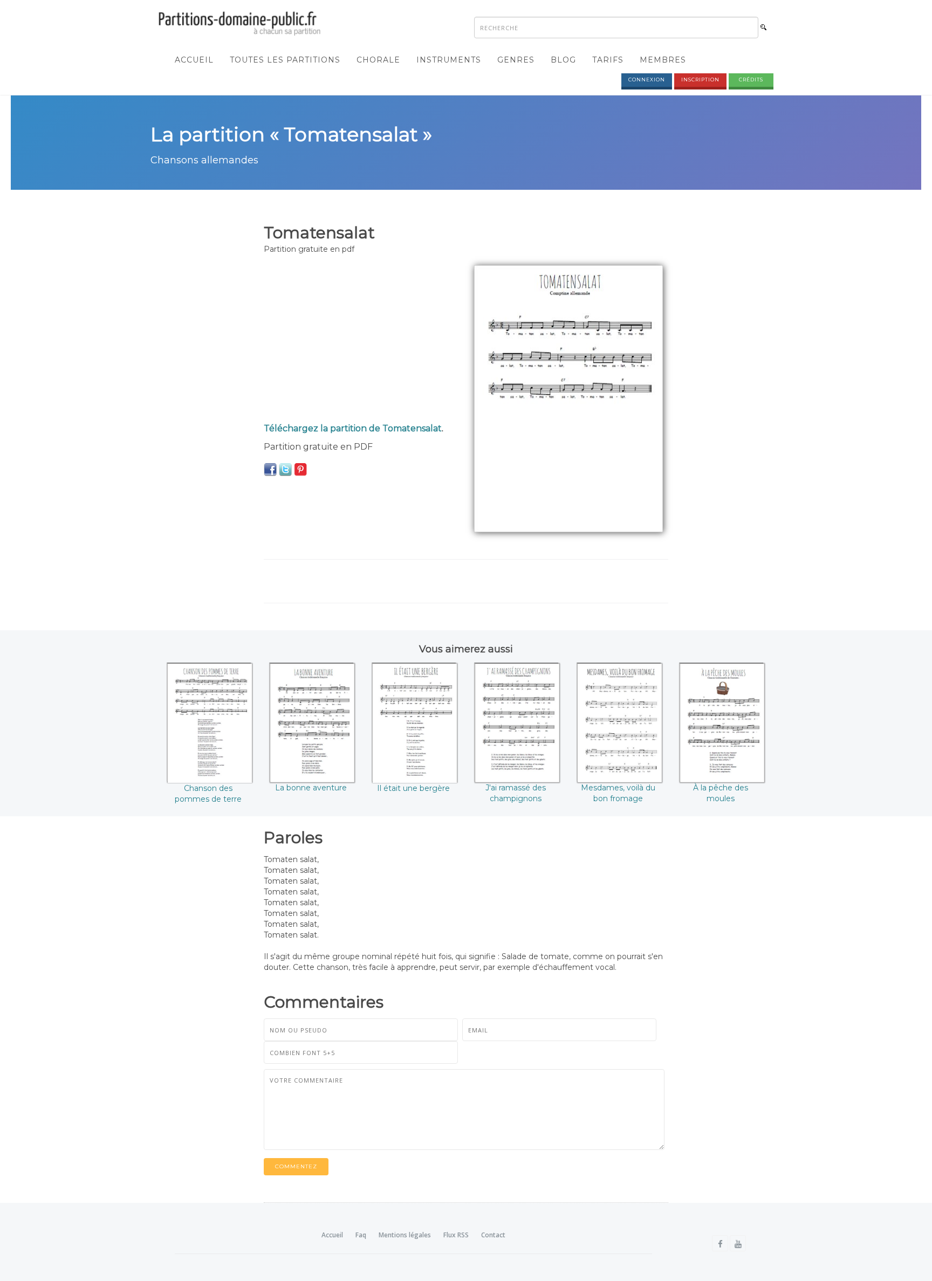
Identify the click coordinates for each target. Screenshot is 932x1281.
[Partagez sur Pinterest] (300, 469)
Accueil (194, 60)
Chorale (378, 60)
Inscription (700, 79)
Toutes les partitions (285, 60)
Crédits (751, 79)
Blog (563, 60)
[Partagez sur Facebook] (270, 469)
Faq (360, 1234)
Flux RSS (456, 1234)
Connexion (646, 79)
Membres (663, 60)
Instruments (448, 60)
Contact (493, 1234)
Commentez (296, 1166)
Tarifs (607, 60)
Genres (515, 60)
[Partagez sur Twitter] (285, 469)
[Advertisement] (361, 340)
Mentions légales (405, 1234)
